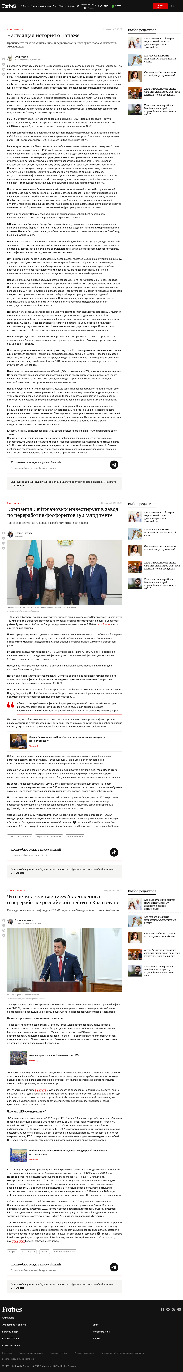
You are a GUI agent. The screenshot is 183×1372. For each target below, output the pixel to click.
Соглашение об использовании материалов (122, 1353)
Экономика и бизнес (14, 1324)
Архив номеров (11, 1345)
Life (95, 1324)
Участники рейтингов (41, 6)
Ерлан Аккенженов (64, 1251)
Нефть (12, 1251)
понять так (41, 1089)
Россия (44, 1251)
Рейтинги (25, 6)
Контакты (7, 1353)
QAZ (100, 6)
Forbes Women (59, 6)
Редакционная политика (31, 1353)
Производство (14, 503)
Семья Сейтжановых (20, 836)
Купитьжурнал (160, 6)
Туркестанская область (49, 836)
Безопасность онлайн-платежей (18, 1359)
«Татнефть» (28, 1251)
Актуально (8, 1317)
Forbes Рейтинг (101, 1331)
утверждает (18, 1241)
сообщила (104, 624)
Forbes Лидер (10, 1331)
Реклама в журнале (84, 1353)
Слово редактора (15, 29)
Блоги (96, 1338)
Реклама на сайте (58, 1353)
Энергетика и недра (16, 890)
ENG (106, 6)
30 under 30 (73, 6)
